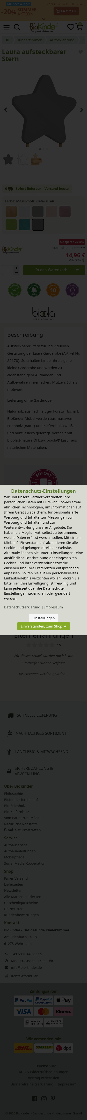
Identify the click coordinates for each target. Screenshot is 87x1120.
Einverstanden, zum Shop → (43, 626)
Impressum (53, 607)
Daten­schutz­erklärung (22, 607)
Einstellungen (43, 618)
